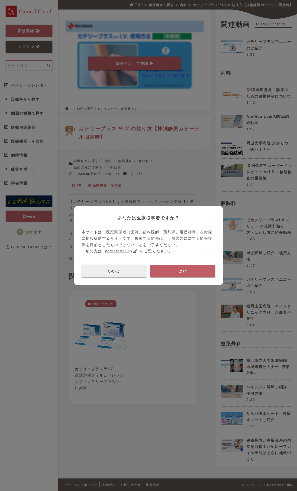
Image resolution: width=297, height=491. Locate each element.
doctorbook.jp (118, 250)
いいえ (114, 271)
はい (183, 271)
